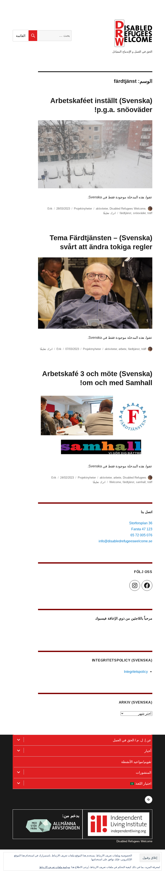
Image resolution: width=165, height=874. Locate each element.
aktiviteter (102, 208)
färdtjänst (125, 213)
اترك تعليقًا (109, 213)
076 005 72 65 (141, 535)
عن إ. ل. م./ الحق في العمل (132, 740)
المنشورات (143, 772)
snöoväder (139, 213)
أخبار (147, 751)
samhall (141, 482)
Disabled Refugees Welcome (127, 208)
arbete (122, 349)
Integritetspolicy (136, 671)
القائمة (20, 36)
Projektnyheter (83, 208)
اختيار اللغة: (142, 783)
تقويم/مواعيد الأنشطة (136, 762)
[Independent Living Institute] (118, 823)
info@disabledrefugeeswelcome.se (125, 541)
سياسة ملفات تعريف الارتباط (54, 867)
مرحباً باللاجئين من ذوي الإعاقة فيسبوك (123, 618)
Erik (49, 208)
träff (149, 213)
